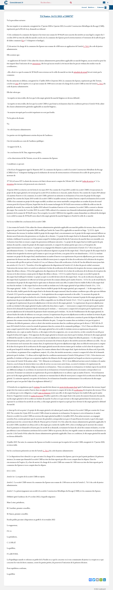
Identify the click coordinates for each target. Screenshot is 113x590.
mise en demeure (44, 393)
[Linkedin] (108, 2)
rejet (16, 83)
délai (44, 390)
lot (23, 40)
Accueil (84, 7)
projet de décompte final (68, 387)
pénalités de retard (80, 72)
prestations (36, 63)
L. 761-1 (86, 46)
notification (78, 390)
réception (10, 184)
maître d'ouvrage (37, 396)
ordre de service (88, 181)
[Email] (97, 580)
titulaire (37, 387)
